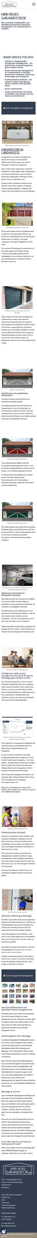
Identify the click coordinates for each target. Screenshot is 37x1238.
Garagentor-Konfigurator (19, 1040)
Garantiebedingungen (8, 1205)
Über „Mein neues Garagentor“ (11, 1195)
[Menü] (33, 4)
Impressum (5, 1202)
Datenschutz (5, 1197)
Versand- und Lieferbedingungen (12, 1182)
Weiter (32, 43)
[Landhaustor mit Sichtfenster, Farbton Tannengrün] (11, 1001)
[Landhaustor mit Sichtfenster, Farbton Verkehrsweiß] (4, 996)
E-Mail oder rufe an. (13, 792)
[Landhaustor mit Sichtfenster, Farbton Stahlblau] (32, 996)
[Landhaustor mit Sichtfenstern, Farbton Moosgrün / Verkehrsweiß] (25, 1001)
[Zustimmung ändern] (4, 1231)
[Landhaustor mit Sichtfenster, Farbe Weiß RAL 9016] (11, 991)
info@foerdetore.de (10, 1226)
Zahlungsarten (6, 1185)
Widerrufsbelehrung (7, 1208)
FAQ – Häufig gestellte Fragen (11, 1179)
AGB (3, 1200)
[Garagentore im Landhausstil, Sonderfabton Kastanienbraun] (25, 991)
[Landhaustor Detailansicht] (11, 996)
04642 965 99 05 (8, 1223)
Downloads (5, 1187)
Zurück (4, 43)
